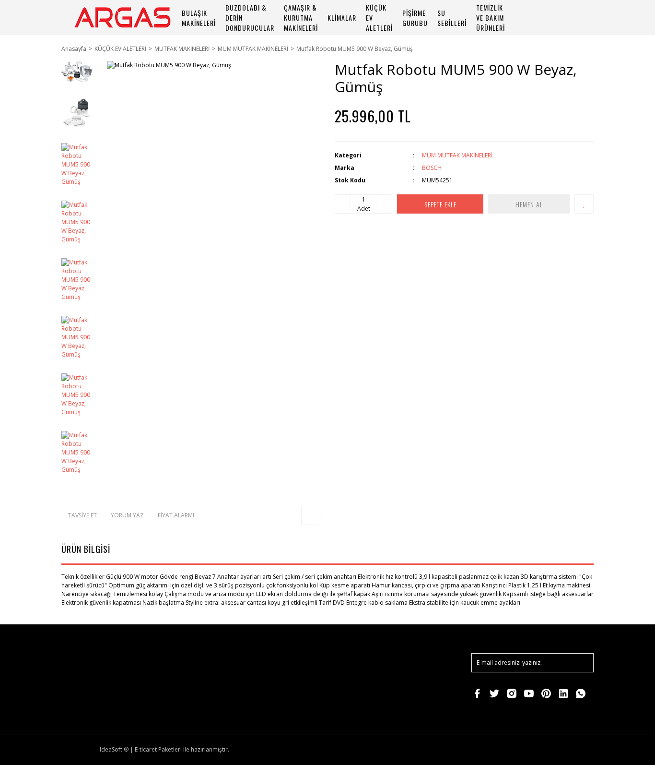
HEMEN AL (529, 204)
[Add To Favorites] (584, 204)
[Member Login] (555, 17)
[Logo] (122, 17)
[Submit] (582, 662)
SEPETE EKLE (440, 204)
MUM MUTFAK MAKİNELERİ (457, 155)
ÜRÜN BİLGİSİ (85, 549)
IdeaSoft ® (114, 749)
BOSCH (432, 168)
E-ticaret (146, 749)
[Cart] (582, 17)
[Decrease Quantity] (342, 204)
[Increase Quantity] (384, 204)
